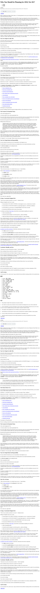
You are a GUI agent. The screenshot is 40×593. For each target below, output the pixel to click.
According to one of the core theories (6, 229)
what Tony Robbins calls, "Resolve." (20, 219)
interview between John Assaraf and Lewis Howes (10, 59)
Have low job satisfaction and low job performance (10, 98)
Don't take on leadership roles (7, 89)
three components (7, 170)
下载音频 (2, 13)
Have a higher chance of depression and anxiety (10, 93)
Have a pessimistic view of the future (8, 409)
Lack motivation (5, 95)
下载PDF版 (2, 318)
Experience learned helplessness (7, 91)
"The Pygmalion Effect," (21, 241)
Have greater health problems (7, 104)
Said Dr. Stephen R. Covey (21, 185)
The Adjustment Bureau (16, 466)
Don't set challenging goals (6, 400)
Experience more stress (6, 105)
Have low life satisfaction (6, 100)
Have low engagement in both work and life (9, 102)
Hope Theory (11, 211)
